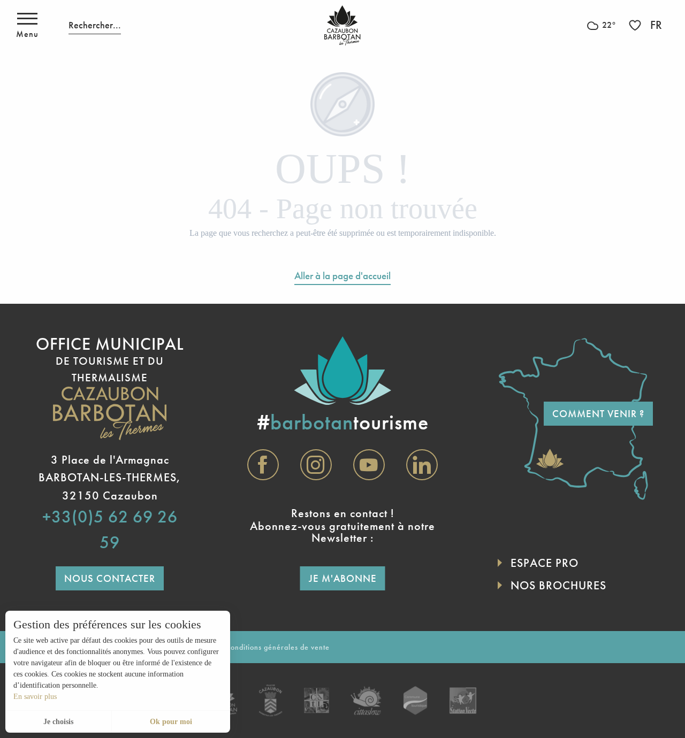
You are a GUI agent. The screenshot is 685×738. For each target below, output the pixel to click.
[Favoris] (636, 25)
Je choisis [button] (58, 722)
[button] (94, 25)
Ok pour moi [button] (171, 722)
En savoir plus (35, 697)
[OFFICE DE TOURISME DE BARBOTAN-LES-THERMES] (342, 25)
